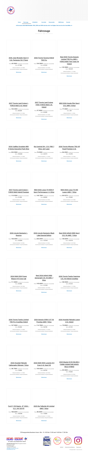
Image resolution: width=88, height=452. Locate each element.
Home (19, 22)
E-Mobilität (34, 22)
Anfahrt (61, 447)
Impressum (78, 447)
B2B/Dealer (61, 22)
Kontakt (68, 22)
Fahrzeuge (25, 22)
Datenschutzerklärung (69, 447)
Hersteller (43, 22)
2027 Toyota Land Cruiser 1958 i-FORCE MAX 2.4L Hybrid (44, 105)
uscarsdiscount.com (11, 449)
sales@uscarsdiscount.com (12, 448)
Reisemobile (52, 22)
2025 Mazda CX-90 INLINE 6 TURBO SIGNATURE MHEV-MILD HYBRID (69, 364)
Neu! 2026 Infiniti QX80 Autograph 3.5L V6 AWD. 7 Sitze (44, 278)
